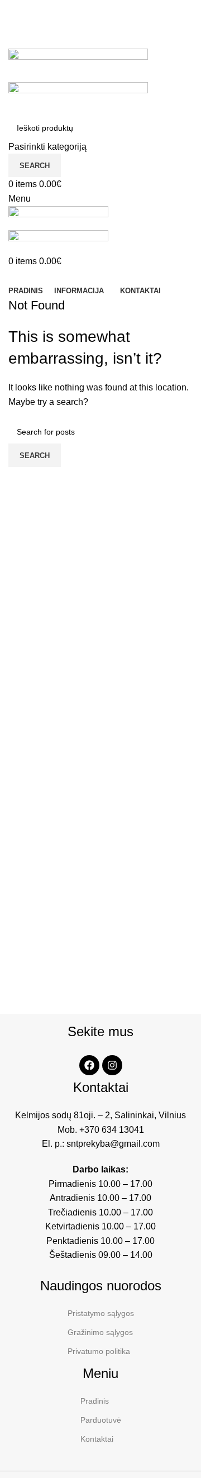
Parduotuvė (100, 1419)
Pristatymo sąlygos (101, 1313)
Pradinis (94, 1400)
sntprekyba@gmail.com (113, 1143)
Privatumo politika (99, 1351)
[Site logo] (78, 64)
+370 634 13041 (111, 1129)
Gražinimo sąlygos (100, 1332)
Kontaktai (96, 1438)
